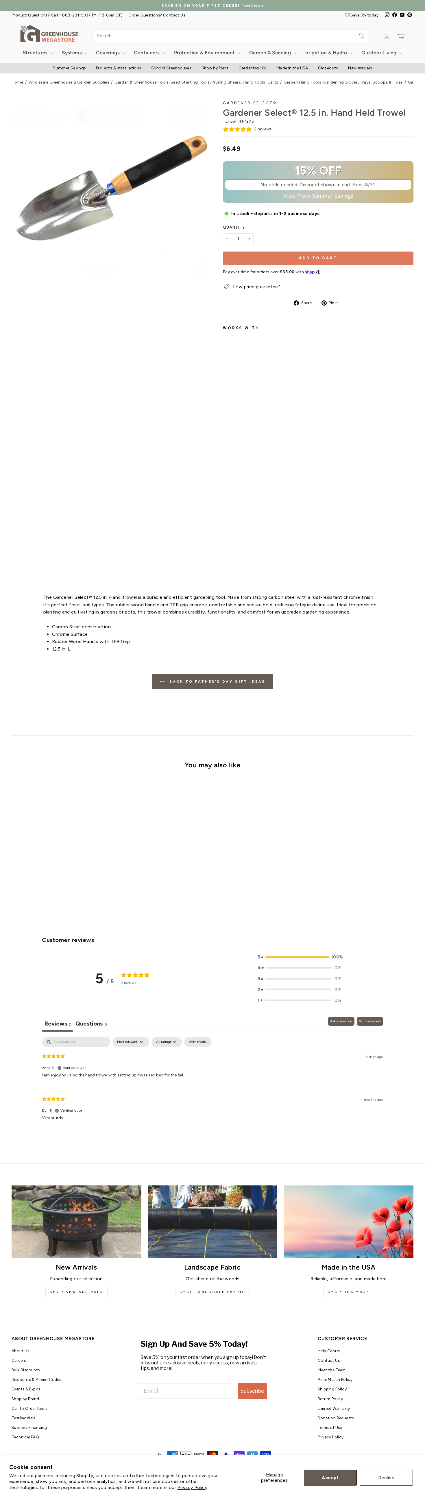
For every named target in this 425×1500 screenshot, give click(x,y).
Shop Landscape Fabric (213, 1292)
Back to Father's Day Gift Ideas (216, 681)
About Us (20, 1350)
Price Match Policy (335, 1379)
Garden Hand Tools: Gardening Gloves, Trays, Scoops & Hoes (343, 82)
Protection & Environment (205, 53)
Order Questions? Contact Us (156, 15)
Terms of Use (330, 1427)
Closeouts (328, 68)
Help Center (329, 1350)
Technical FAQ (25, 1437)
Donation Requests (336, 1418)
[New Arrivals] (76, 1221)
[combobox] (231, 35)
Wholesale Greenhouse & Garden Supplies (69, 82)
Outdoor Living (379, 53)
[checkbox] (197, 1042)
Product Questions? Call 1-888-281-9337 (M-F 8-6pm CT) (67, 15)
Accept (330, 1477)
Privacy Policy (193, 1487)
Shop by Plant (215, 68)
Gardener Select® (249, 103)
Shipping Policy (332, 1389)
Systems (72, 53)
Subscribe (252, 1391)
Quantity (234, 227)
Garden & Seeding (270, 53)
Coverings (108, 53)
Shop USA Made (349, 1292)
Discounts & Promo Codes (36, 1379)
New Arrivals (360, 68)
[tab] (91, 1024)
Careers (19, 1360)
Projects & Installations (118, 68)
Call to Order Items (29, 1408)
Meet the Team (331, 1370)
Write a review (370, 1021)
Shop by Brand (25, 1398)
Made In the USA (292, 68)
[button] (299, 957)
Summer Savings (69, 68)
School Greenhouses (171, 68)
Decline (386, 1477)
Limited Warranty (334, 1408)
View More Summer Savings (318, 196)
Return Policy (330, 1398)
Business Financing (29, 1427)
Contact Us (329, 1360)
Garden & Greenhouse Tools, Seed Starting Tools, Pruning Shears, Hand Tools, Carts (196, 82)
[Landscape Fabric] (213, 1221)
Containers (147, 53)
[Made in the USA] (348, 1221)
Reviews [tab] (57, 1023)
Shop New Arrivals (76, 1292)
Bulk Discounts (26, 1370)
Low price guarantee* (256, 286)
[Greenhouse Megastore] (49, 33)
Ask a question (341, 1021)
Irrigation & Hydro (327, 53)
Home (17, 82)
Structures (36, 53)
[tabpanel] (212, 1083)
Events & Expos (26, 1389)
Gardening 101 (253, 68)
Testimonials (23, 1418)
